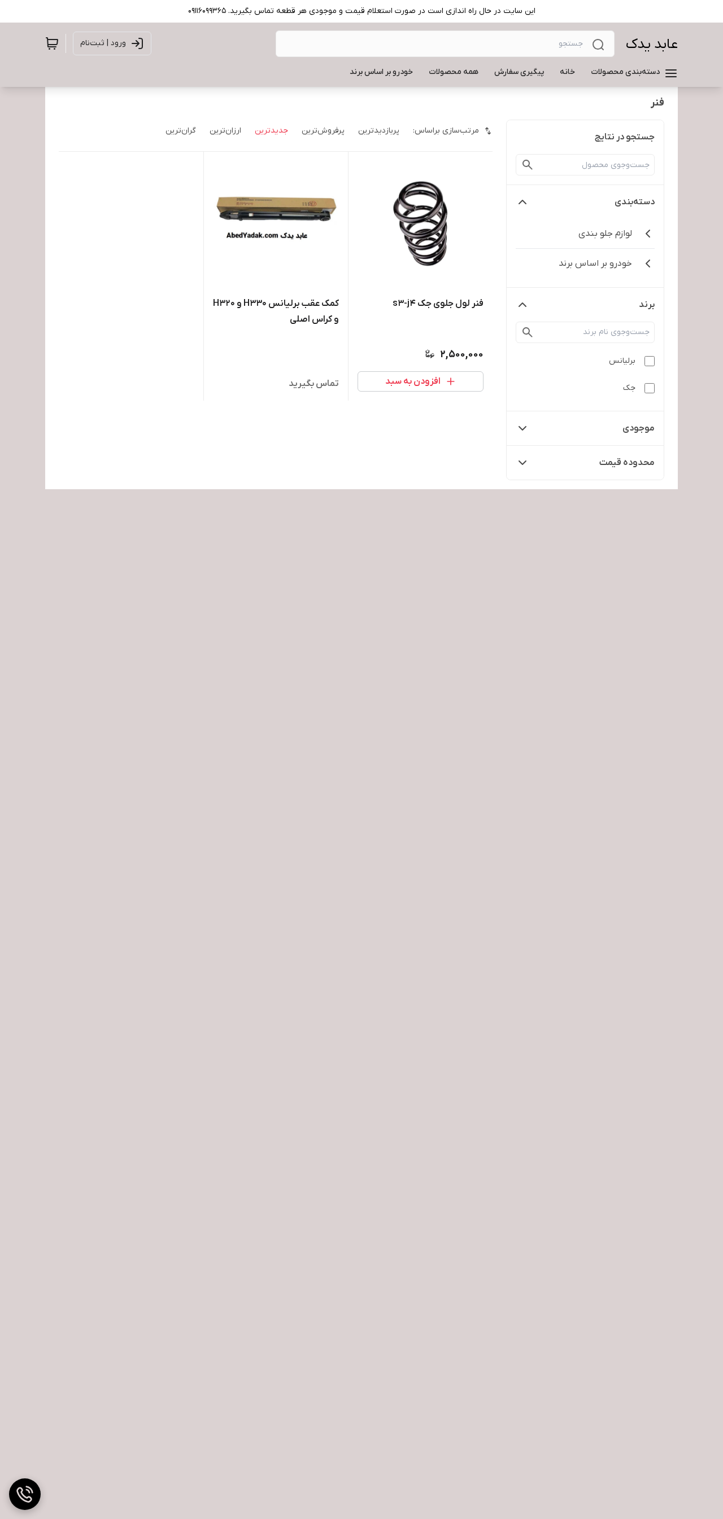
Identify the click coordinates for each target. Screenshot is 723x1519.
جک (629, 388)
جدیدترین (271, 130)
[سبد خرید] (52, 43)
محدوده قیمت (627, 462)
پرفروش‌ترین (323, 130)
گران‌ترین (180, 130)
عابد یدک (652, 44)
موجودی (638, 428)
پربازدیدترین (378, 130)
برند (647, 304)
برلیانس (622, 360)
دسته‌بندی (635, 202)
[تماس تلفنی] (25, 1494)
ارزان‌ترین (225, 130)
